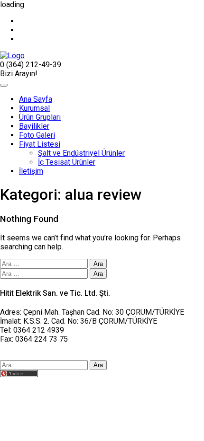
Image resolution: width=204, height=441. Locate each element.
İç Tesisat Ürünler (66, 162)
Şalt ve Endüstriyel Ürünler (81, 153)
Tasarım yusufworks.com (41, 383)
